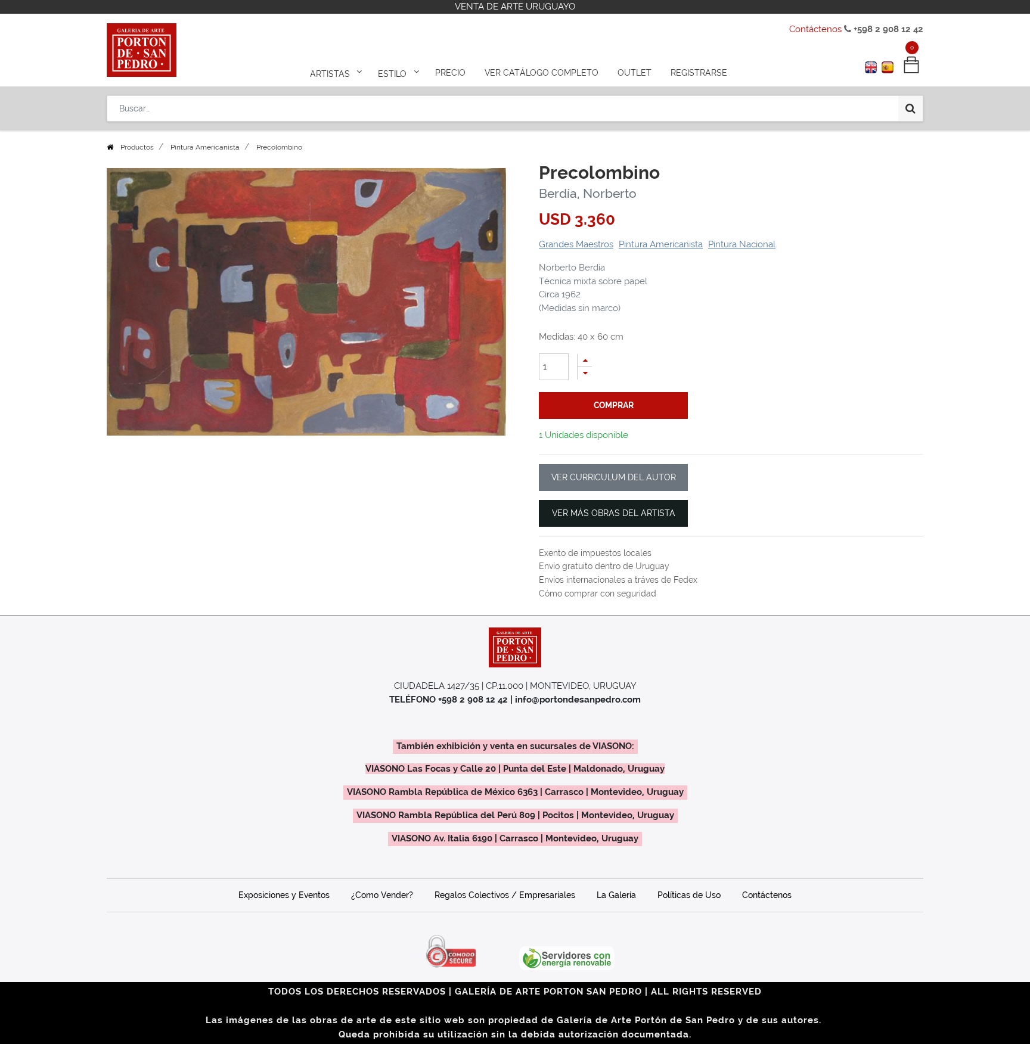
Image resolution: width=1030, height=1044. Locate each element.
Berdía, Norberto (588, 193)
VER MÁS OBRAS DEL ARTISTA (613, 513)
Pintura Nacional (741, 244)
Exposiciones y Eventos (284, 895)
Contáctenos (815, 29)
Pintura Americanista (205, 147)
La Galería (616, 895)
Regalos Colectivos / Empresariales (505, 895)
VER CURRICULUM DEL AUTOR (613, 477)
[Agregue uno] (585, 360)
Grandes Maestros (576, 244)
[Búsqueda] (910, 108)
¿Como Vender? (382, 895)
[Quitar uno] (585, 373)
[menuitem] (450, 73)
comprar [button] (614, 405)
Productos (137, 147)
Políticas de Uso (689, 895)
